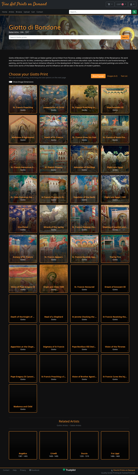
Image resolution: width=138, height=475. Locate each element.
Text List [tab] (124, 76)
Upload (27, 12)
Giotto (23, 110)
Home (4, 12)
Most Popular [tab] (98, 76)
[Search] (134, 12)
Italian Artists (75, 425)
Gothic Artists (62, 425)
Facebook (35, 470)
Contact (40, 12)
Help (15, 470)
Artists (11, 12)
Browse (19, 12)
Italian (11, 32)
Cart (33, 12)
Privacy (23, 470)
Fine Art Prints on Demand (24, 4)
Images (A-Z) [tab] (112, 76)
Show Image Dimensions (23, 82)
